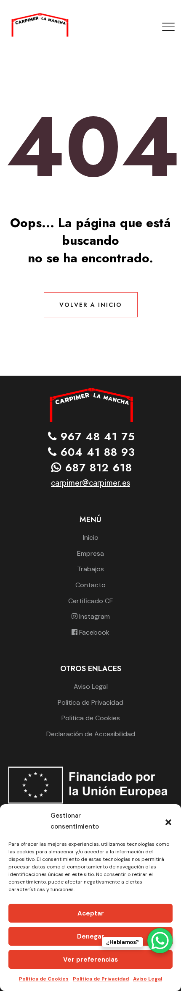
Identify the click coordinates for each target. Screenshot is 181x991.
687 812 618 (96, 467)
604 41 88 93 (96, 452)
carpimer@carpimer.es (90, 483)
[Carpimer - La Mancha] (39, 24)
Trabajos (90, 569)
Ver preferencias (90, 959)
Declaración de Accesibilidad (90, 734)
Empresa (90, 553)
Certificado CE (90, 600)
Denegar (90, 936)
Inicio (90, 537)
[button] (168, 821)
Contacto (90, 584)
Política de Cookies (44, 978)
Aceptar (90, 913)
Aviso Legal (147, 978)
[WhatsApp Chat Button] (160, 940)
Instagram (93, 616)
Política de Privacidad (101, 978)
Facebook (93, 632)
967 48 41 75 (96, 436)
